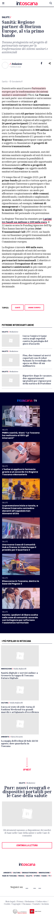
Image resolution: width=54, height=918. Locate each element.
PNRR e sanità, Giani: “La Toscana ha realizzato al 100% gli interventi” (21, 435)
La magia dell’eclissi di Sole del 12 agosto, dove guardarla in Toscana (19, 743)
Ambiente (5, 737)
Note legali (10, 901)
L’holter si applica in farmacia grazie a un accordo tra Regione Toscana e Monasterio (20, 472)
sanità (17, 307)
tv (50, 876)
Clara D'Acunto (17, 737)
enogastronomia (30, 872)
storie (37, 876)
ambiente (8, 872)
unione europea (34, 307)
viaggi (44, 876)
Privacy (20, 901)
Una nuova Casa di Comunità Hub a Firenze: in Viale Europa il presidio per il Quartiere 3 (19, 547)
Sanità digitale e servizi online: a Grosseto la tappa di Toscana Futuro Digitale (19, 675)
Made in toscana (10, 876)
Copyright (16, 904)
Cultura (4, 703)
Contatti (36, 904)
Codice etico (41, 901)
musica (21, 876)
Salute (6, 17)
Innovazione (6, 669)
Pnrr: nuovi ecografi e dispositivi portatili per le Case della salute (27, 791)
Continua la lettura (27, 845)
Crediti (7, 904)
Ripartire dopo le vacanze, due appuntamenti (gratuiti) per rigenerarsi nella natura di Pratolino (37, 379)
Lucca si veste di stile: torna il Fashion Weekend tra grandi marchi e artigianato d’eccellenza (20, 709)
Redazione (17, 63)
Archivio (45, 904)
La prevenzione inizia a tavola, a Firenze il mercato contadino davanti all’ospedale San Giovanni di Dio (20, 509)
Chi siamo (26, 904)
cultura (17, 872)
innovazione (45, 872)
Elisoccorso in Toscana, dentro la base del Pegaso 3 (20, 582)
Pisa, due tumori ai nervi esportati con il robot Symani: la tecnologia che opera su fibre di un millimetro (37, 360)
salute (29, 876)
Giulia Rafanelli (20, 669)
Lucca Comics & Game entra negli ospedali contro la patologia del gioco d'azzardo (35, 339)
